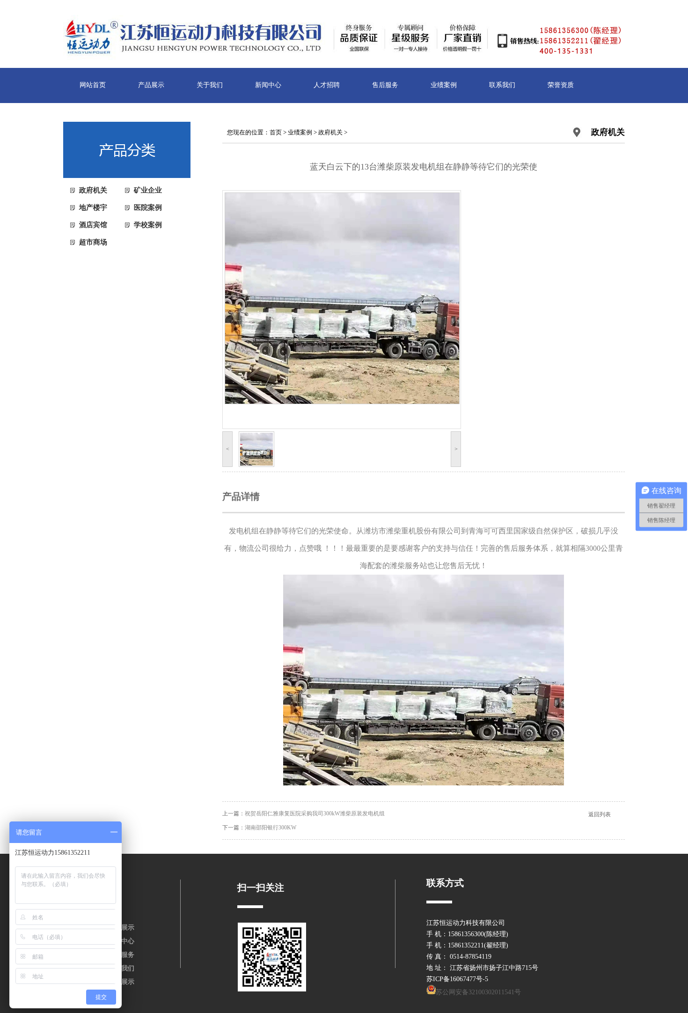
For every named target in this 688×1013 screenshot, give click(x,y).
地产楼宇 (93, 207)
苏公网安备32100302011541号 (478, 992)
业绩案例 (444, 85)
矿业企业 (148, 190)
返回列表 (599, 814)
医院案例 (148, 207)
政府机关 (93, 190)
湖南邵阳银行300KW (270, 827)
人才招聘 (327, 85)
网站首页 (93, 85)
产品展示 (151, 85)
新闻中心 (268, 85)
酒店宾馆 (93, 225)
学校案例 (148, 225)
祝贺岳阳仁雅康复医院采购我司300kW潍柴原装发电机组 (315, 813)
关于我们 (210, 85)
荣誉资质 (561, 85)
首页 (276, 132)
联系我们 (502, 85)
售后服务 (385, 85)
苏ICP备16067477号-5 (457, 979)
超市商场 (93, 242)
